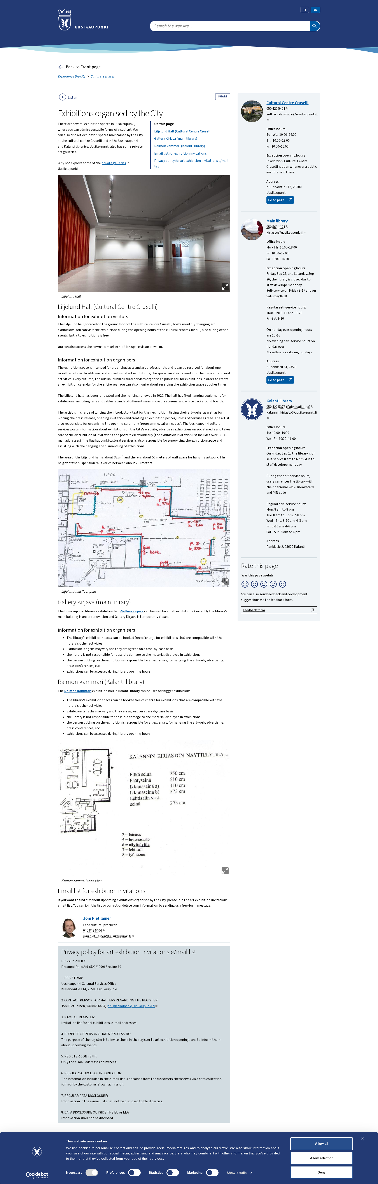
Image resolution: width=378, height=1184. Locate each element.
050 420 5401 (275, 108)
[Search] (315, 26)
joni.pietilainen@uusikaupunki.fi (107, 936)
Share (223, 97)
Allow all (321, 1143)
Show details (237, 1173)
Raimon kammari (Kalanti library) (179, 146)
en (315, 10)
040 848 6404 (92, 930)
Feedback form (254, 610)
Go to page (276, 200)
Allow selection (321, 1158)
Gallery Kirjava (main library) (175, 138)
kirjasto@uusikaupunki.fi (284, 232)
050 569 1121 (275, 226)
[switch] (134, 1172)
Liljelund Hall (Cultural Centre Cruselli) (183, 131)
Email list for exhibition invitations (180, 153)
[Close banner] (362, 1138)
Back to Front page (83, 67)
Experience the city (71, 76)
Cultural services (102, 76)
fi (304, 10)
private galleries (114, 163)
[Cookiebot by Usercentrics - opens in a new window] (37, 1175)
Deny (322, 1172)
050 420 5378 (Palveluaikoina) (288, 406)
